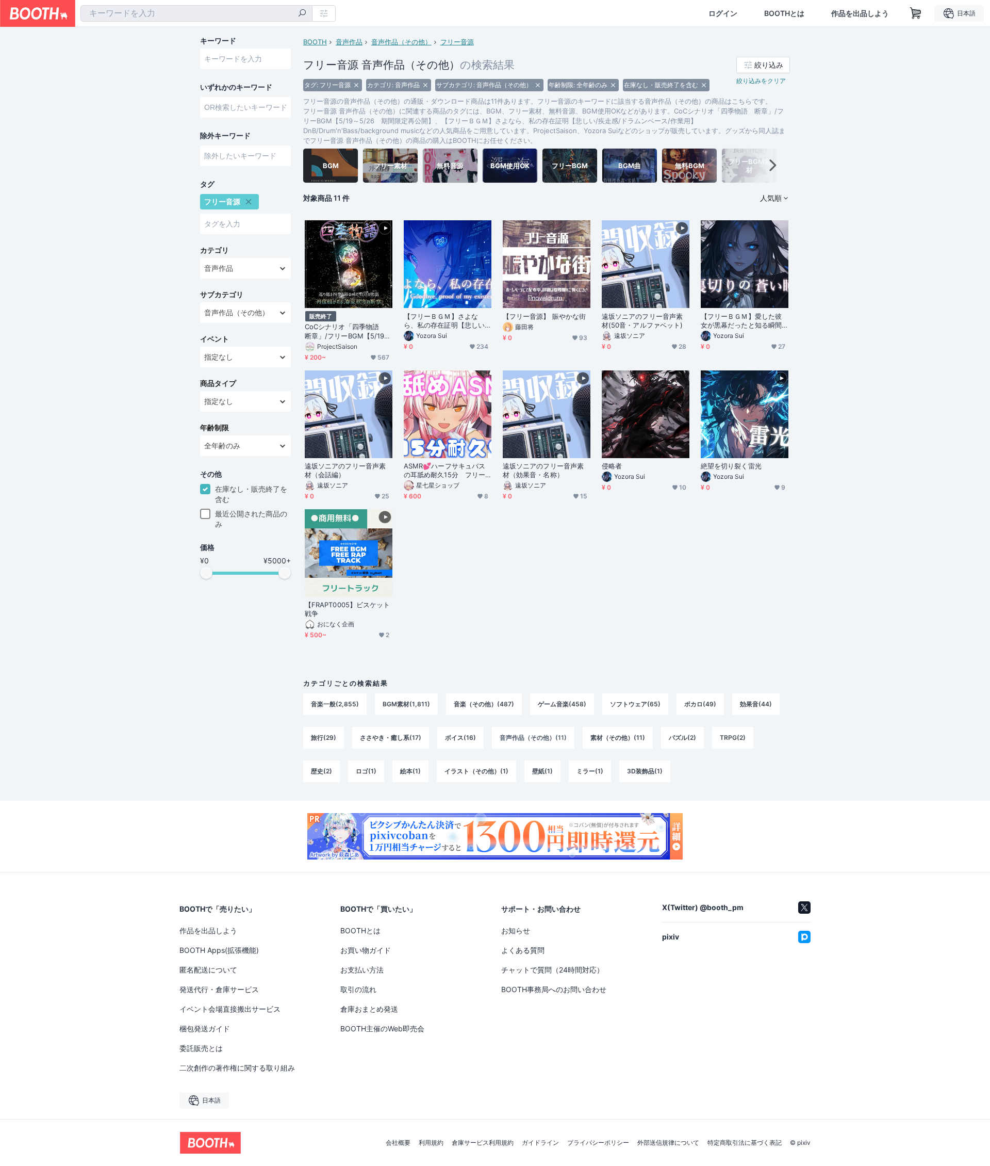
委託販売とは (201, 1048)
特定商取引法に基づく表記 (744, 1143)
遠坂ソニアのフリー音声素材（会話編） (345, 470)
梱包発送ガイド (204, 1028)
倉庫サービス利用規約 (483, 1143)
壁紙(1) (542, 771)
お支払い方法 (362, 969)
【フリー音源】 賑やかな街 (544, 316)
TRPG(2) (733, 737)
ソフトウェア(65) (635, 704)
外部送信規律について (668, 1143)
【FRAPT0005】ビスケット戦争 (347, 609)
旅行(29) (323, 737)
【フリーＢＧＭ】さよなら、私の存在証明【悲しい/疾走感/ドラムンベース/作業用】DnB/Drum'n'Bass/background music (447, 321)
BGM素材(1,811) (406, 704)
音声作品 (349, 42)
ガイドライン (540, 1143)
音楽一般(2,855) (335, 704)
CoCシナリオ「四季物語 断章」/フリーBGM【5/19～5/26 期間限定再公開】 (348, 331)
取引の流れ (358, 989)
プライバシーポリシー (598, 1143)
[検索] (302, 14)
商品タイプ (218, 383)
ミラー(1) (589, 771)
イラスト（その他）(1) (476, 771)
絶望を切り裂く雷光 (731, 466)
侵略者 (612, 466)
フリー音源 (457, 42)
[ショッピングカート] (915, 13)
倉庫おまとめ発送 (369, 1009)
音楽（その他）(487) (484, 704)
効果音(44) (756, 704)
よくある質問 (522, 950)
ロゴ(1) (366, 771)
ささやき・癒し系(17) (390, 737)
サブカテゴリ (221, 294)
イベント (214, 339)
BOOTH (315, 42)
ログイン (722, 13)
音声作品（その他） (401, 42)
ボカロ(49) (700, 704)
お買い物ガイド (365, 950)
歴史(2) (321, 771)
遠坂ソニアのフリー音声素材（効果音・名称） (543, 470)
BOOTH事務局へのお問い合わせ (553, 989)
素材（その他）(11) (617, 737)
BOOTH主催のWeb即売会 (382, 1028)
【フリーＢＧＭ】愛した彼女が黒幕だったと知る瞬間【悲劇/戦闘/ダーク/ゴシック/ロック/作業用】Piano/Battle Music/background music (744, 321)
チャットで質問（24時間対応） (552, 969)
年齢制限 (214, 427)
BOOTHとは (784, 13)
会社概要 (398, 1143)
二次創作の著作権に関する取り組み (237, 1067)
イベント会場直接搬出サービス (229, 1009)
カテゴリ (214, 250)
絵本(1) (410, 771)
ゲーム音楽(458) (562, 704)
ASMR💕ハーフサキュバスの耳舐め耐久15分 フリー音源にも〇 (444, 470)
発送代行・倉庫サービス (219, 989)
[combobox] (196, 13)
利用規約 (431, 1143)
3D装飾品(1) (645, 771)
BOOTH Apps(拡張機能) (219, 950)
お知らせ (515, 930)
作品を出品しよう (860, 13)
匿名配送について (208, 969)
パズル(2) (682, 737)
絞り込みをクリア (761, 81)
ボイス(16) (460, 737)
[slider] (206, 572)
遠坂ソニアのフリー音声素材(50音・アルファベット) (642, 320)
